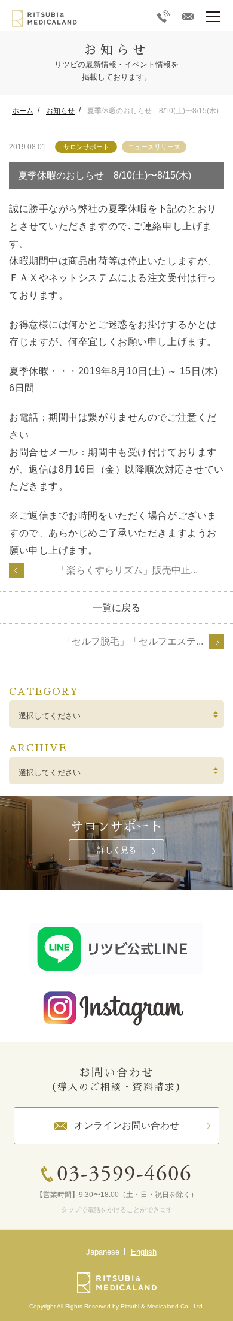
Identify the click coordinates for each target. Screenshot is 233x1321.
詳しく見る (116, 849)
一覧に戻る (116, 608)
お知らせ (60, 111)
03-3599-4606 (124, 1175)
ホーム (22, 111)
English (144, 1251)
